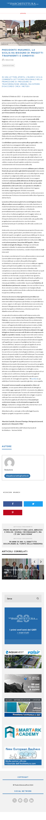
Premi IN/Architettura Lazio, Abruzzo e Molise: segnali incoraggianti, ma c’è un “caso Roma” (23, 532)
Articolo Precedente (23, 527)
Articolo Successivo (23, 538)
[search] (38, 598)
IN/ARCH (17, 492)
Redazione (9, 60)
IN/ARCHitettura (8, 65)
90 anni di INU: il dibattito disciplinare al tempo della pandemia (23, 543)
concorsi (8, 492)
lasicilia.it (34, 379)
